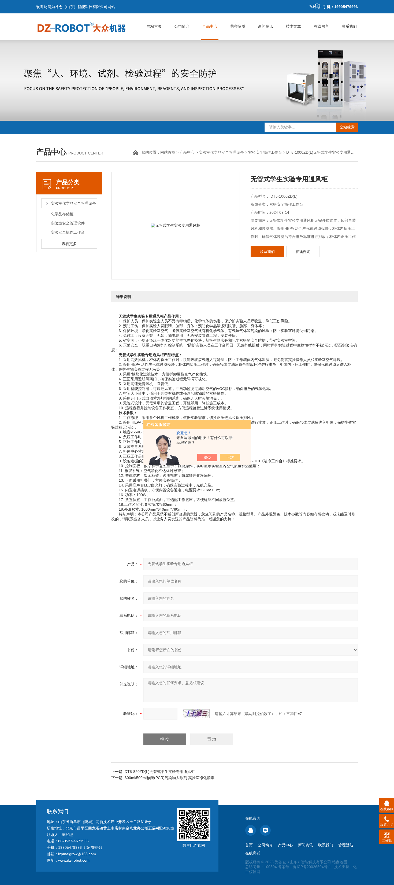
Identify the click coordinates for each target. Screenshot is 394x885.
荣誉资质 (237, 26)
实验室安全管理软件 (68, 223)
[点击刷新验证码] (196, 713)
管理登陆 (345, 845)
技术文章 (293, 26)
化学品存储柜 (62, 214)
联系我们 (349, 26)
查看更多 (69, 244)
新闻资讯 (265, 26)
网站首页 (154, 26)
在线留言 (321, 26)
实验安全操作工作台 (265, 152)
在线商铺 (252, 853)
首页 (249, 845)
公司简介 (181, 26)
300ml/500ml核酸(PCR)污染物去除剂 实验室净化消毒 (169, 778)
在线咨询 (302, 251)
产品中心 (209, 26)
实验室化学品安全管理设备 (221, 152)
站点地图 (339, 862)
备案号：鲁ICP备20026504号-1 (304, 867)
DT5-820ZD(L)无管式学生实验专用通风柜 (160, 771)
